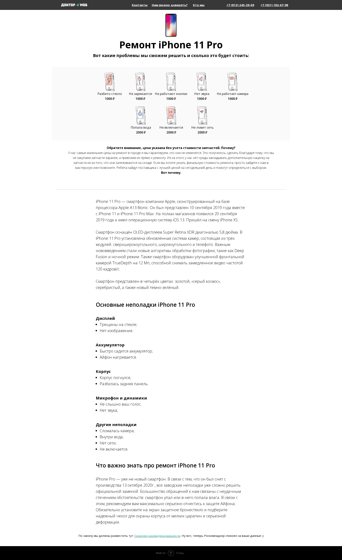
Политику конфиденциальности (157, 536)
